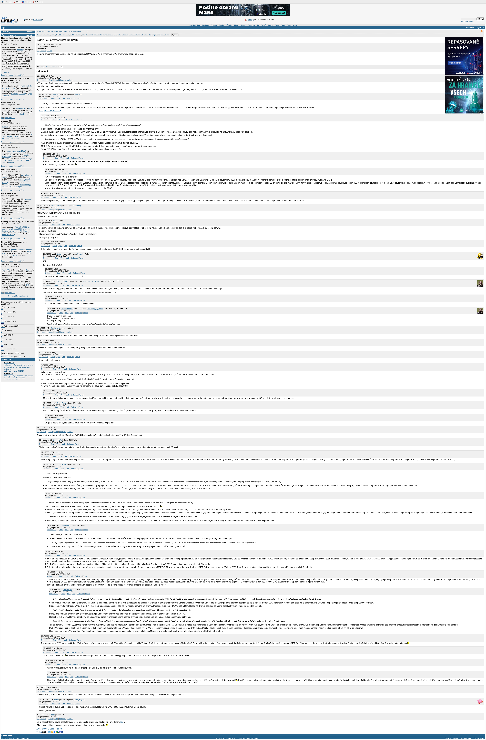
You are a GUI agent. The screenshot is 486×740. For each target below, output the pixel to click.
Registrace (480, 28)
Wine (167, 35)
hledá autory (37, 20)
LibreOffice (20, 108)
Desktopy (251, 25)
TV (142, 35)
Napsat (19, 296)
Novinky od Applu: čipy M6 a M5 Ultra (17, 222)
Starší (25, 296)
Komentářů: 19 (19, 238)
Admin (49, 51)
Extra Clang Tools (14, 160)
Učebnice (229, 25)
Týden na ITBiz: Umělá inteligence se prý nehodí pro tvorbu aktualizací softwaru (19, 367)
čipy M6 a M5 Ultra (22, 227)
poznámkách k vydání (21, 114)
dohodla (20, 50)
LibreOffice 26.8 (8, 103)
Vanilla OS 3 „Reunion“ (11, 264)
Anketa (5, 299)
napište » (30, 32)
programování (108, 35)
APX (27, 285)
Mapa (295, 25)
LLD (3, 160)
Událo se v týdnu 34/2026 (14, 371)
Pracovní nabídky (9, 35)
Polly (3, 162)
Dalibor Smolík (62, 281)
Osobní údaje (479, 738)
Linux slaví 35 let (8, 194)
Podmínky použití (466, 738)
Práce (289, 25)
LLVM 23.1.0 (6, 145)
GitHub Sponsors (18, 94)
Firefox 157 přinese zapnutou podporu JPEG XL (14, 243)
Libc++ (25, 160)
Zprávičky (6, 32)
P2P (115, 35)
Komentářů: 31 (7, 357)
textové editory (134, 35)
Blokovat (62, 80)
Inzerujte (251, 20)
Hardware (205, 25)
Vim (150, 35)
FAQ (198, 25)
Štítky (39, 35)
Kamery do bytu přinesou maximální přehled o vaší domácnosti (18, 377)
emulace (66, 35)
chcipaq (78, 205)
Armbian (5, 127)
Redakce (448, 738)
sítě (119, 35)
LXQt (6, 330)
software (125, 35)
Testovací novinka (11, 380)
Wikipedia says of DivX (49, 110)
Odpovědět (41, 51)
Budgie (6, 307)
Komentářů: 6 (19, 142)
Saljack (59, 254)
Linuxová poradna (60, 31)
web (162, 35)
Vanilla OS (6, 270)
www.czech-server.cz (23, 738)
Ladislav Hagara (7, 75)
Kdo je (270, 25)
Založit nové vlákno (45, 729)
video (146, 35)
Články (221, 25)
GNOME (7, 321)
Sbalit (50, 80)
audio (53, 35)
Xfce (5, 344)
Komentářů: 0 (19, 75)
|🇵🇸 (2, 118)
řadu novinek (25, 179)
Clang (28, 159)
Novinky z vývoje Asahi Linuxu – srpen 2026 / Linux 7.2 (15, 79)
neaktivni (56, 94)
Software (214, 25)
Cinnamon (8, 312)
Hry (258, 25)
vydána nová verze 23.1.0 (16, 151)
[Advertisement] (66, 59)
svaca (55, 221)
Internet (78, 35)
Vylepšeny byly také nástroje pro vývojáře (16, 185)
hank (53, 715)
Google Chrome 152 (9, 169)
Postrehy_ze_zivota (91, 281)
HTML (72, 35)
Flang (10, 162)
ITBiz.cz (18, 2)
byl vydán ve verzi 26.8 (17, 135)
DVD (60, 35)
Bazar (277, 25)
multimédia (98, 35)
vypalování (156, 35)
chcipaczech (56, 205)
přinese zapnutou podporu (21, 250)
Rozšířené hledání (467, 21)
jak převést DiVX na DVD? (78, 31)
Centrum (11, 296)
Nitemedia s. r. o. (232, 738)
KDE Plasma (9, 326)
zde (121, 722)
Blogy (236, 25)
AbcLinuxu (9, 362)
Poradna (192, 25)
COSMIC (7, 317)
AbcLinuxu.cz (7, 2)
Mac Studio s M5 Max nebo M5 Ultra (16, 230)
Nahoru (59, 729)
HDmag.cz (27, 2)
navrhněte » (29, 299)
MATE (6, 335)
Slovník (263, 25)
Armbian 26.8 (7, 121)
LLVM (26, 155)
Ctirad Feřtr (61, 403)
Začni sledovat (51, 67)
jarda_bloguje (79, 700)
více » (6, 72)
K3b (83, 35)
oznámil (28, 199)
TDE (5, 340)
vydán (30, 108)
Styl (3, 28)
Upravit (174, 35)
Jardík (56, 700)
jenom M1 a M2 (8, 235)
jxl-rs (15, 255)
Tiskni (39, 732)
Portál (283, 25)
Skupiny (243, 25)
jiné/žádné (8, 349)
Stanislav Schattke (58, 328)
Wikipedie (6, 157)
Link (56, 80)
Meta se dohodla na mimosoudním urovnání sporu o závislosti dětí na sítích (16, 40)
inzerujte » (30, 35)
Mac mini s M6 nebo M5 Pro (13, 229)
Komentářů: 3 (19, 218)
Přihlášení (470, 28)
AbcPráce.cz (39, 2)
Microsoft (89, 35)
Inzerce (455, 738)
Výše (58, 98)
